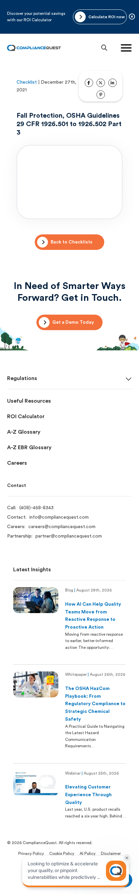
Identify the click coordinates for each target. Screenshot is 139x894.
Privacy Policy (31, 854)
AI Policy (87, 854)
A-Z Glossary (23, 432)
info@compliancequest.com (59, 517)
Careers (17, 463)
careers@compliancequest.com (61, 526)
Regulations (22, 378)
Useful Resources (29, 401)
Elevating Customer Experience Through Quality (88, 795)
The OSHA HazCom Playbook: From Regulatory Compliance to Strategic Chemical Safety (95, 704)
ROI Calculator (26, 416)
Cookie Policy (61, 854)
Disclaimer (111, 854)
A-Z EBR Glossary (29, 447)
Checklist (27, 82)
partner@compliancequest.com (68, 536)
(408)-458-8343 (36, 508)
